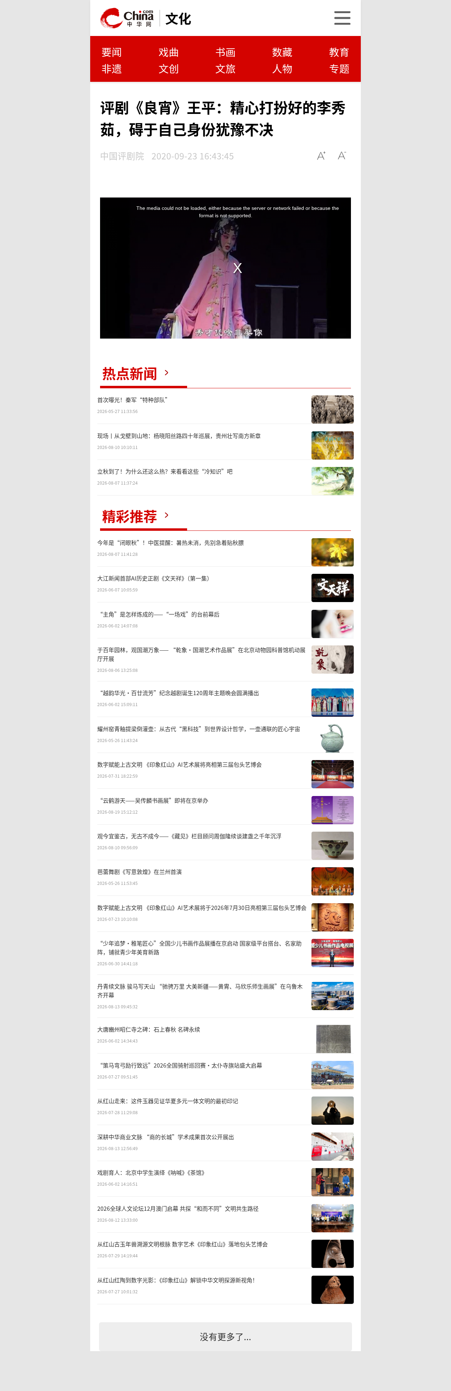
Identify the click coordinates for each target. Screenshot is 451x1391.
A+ (321, 155)
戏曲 (169, 51)
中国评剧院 (122, 155)
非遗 (111, 68)
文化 (178, 18)
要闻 (111, 51)
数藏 (282, 51)
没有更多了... (225, 1336)
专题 (339, 68)
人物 (282, 68)
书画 (225, 51)
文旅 (225, 68)
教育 (339, 51)
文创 (169, 68)
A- (342, 155)
